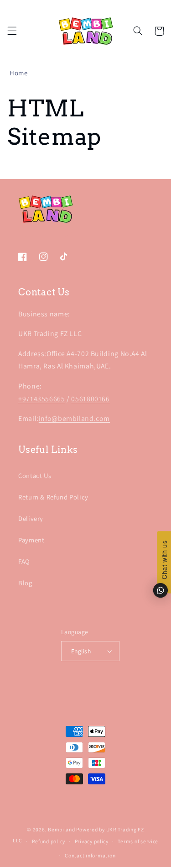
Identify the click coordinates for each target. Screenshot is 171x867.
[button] (11, 31)
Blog (25, 582)
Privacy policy (92, 841)
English (81, 651)
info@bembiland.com (74, 418)
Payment (31, 540)
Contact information (90, 855)
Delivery (30, 518)
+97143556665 (41, 399)
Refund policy (49, 841)
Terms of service (138, 841)
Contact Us (34, 475)
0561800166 (90, 399)
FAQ (24, 561)
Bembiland (61, 829)
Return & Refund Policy (53, 497)
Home (19, 72)
